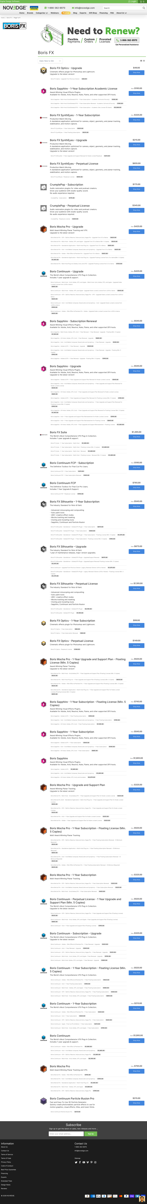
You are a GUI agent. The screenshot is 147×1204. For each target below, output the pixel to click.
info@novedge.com (85, 8)
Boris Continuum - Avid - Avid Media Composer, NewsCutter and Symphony (73, 1050)
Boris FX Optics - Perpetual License (61, 649)
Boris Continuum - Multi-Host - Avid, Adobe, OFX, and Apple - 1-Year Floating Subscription (77, 996)
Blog (75, 13)
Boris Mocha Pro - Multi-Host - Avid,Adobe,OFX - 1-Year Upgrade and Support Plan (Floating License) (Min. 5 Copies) (85, 673)
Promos (66, 13)
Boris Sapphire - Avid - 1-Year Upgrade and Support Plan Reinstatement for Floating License (78, 420)
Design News (5, 1185)
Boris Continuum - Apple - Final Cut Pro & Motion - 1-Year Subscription (71, 1024)
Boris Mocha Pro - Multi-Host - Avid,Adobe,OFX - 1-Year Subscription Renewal (74, 891)
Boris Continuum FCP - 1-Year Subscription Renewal (66, 475)
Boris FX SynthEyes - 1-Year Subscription (63, 128)
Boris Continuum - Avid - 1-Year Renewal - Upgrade (66, 948)
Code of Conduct (7, 1166)
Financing (104, 13)
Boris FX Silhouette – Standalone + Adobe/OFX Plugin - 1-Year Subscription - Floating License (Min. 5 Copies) (83, 535)
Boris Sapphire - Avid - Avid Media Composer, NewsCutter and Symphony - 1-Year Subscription (79, 746)
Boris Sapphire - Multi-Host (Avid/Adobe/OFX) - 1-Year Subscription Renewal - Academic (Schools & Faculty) (83, 103)
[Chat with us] (142, 1199)
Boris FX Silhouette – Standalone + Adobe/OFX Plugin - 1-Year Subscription (73, 527)
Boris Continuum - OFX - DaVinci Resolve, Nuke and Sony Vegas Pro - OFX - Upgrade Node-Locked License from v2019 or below (87, 296)
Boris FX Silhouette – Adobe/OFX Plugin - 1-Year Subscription (69, 531)
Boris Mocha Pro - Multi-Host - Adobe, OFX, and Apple (67, 1087)
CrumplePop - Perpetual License (60, 219)
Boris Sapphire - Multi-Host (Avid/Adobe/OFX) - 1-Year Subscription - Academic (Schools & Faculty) (80, 99)
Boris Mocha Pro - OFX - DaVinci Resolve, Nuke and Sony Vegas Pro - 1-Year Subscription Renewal (80, 883)
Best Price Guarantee (8, 1169)
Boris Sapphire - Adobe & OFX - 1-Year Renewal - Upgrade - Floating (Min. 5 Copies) (75, 358)
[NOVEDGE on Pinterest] (91, 1162)
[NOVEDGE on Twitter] (76, 1162)
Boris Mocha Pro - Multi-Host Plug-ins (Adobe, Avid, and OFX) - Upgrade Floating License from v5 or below (82, 263)
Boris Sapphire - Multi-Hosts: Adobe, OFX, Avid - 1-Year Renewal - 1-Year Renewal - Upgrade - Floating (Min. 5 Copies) (85, 332)
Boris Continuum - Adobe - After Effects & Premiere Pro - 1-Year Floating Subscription (76, 980)
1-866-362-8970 (56, 8)
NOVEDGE (10, 1196)
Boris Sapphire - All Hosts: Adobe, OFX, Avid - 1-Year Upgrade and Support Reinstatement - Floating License (83, 424)
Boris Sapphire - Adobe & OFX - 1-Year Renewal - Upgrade (68, 346)
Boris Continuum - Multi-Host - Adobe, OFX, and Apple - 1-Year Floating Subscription (76, 988)
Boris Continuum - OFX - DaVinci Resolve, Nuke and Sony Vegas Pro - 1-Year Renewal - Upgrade (79, 952)
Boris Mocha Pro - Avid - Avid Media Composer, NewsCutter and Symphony (73, 1079)
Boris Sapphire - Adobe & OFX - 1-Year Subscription (66, 742)
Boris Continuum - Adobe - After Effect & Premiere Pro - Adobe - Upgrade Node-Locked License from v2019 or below (85, 311)
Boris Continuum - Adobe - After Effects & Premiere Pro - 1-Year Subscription (73, 1012)
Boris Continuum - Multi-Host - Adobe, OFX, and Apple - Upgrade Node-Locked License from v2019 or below (83, 290)
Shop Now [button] (136, 72)
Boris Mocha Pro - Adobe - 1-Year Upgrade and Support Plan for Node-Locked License (76, 820)
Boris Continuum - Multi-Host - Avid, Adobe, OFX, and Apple (68, 1058)
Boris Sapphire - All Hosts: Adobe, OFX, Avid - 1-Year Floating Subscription (73, 724)
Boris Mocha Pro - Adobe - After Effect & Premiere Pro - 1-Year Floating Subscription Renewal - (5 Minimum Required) (85, 865)
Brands (30, 13)
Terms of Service (7, 1154)
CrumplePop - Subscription (59, 198)
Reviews (4, 1188)
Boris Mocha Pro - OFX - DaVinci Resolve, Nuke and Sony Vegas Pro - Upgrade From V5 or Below (79, 237)
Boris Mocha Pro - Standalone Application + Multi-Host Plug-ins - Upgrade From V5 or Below (78, 245)
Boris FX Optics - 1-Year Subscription (62, 629)
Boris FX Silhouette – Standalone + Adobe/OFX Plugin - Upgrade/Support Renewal (75, 557)
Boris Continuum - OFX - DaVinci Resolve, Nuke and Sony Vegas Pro (71, 1054)
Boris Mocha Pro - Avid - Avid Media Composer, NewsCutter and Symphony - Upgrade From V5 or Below (81, 249)
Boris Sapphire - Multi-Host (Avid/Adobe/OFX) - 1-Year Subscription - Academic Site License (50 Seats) (81, 107)
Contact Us (5, 1151)
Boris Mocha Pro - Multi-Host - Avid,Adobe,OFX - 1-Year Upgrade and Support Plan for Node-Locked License (83, 796)
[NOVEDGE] (15, 7)
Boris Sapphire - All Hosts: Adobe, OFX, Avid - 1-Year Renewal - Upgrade (72, 338)
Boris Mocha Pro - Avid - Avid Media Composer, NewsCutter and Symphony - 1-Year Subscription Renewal (82, 887)
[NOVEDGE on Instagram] (95, 1162)
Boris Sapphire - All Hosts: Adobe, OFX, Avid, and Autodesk (68, 777)
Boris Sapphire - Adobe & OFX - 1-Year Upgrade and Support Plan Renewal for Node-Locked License (80, 379)
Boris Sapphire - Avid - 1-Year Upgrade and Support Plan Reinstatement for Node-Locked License (79, 416)
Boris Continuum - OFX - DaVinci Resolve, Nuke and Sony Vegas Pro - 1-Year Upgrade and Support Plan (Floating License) (87, 913)
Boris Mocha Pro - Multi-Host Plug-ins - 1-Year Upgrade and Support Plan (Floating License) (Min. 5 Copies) (82, 679)
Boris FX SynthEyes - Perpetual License (62, 177)
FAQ (112, 13)
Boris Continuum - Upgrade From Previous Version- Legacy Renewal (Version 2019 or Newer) (78, 567)
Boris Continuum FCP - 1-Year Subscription (63, 471)
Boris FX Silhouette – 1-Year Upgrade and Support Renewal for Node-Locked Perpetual (76, 156)
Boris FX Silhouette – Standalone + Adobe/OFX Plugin (67, 609)
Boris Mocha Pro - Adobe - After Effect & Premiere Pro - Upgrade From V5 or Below (75, 253)
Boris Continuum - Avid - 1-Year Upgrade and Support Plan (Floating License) (73, 925)
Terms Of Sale (6, 1158)
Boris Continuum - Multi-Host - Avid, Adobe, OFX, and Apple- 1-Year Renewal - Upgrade (76, 956)
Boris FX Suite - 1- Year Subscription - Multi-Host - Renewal (68, 451)
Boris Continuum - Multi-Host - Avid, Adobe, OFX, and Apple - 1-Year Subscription (75, 1028)
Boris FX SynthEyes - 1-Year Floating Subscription (65, 132)
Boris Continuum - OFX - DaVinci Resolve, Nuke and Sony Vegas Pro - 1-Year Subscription (77, 1020)
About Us (120, 13)
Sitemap (77, 1158)
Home (21, 13)
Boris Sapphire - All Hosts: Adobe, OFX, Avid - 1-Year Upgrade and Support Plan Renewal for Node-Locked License (84, 392)
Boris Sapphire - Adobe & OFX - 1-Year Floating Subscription (68, 716)
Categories (41, 13)
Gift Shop (93, 13)
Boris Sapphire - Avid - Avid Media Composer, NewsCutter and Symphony (72, 773)
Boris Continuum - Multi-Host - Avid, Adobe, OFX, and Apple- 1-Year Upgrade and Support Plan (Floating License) (84, 919)
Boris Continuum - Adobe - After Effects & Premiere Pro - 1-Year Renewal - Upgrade (75, 944)
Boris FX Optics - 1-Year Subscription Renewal (64, 633)
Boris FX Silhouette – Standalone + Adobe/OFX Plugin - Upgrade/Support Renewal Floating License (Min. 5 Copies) (85, 561)
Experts (83, 13)
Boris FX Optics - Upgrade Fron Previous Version (65, 79)
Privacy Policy (6, 1162)
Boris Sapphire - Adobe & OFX (59, 769)
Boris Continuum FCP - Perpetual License (63, 494)
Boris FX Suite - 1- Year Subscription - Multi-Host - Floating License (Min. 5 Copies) (75, 447)
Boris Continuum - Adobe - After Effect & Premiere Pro (67, 1046)
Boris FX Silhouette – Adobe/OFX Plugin (62, 613)
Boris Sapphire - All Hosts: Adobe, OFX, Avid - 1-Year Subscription (70, 750)
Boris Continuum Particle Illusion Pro (61, 1112)
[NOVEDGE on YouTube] (83, 1162)
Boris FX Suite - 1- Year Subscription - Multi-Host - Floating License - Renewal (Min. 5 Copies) (78, 455)
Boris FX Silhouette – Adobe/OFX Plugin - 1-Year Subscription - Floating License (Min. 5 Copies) (79, 539)
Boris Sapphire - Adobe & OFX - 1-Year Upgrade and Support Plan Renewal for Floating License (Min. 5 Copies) (83, 398)
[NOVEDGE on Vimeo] (87, 1162)
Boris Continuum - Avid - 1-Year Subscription (64, 1016)
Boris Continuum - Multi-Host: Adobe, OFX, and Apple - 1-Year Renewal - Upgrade (75, 960)
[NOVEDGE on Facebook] (80, 1162)
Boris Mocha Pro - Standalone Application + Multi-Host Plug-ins (69, 1083)
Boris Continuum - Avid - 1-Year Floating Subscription (66, 984)
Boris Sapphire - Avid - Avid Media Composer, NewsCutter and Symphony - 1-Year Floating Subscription (81, 720)
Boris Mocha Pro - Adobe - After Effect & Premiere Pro (66, 1075)
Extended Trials (6, 1181)
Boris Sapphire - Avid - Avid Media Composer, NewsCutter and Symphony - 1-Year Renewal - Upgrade (81, 342)
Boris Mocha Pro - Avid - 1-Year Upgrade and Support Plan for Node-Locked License (76, 816)
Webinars (55, 13)
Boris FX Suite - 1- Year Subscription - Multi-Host (65, 443)
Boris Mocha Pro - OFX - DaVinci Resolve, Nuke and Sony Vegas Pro (71, 1091)
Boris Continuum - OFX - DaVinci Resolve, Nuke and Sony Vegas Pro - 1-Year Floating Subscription (80, 992)
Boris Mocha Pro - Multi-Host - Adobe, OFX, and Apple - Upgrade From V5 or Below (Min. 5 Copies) (80, 241)
